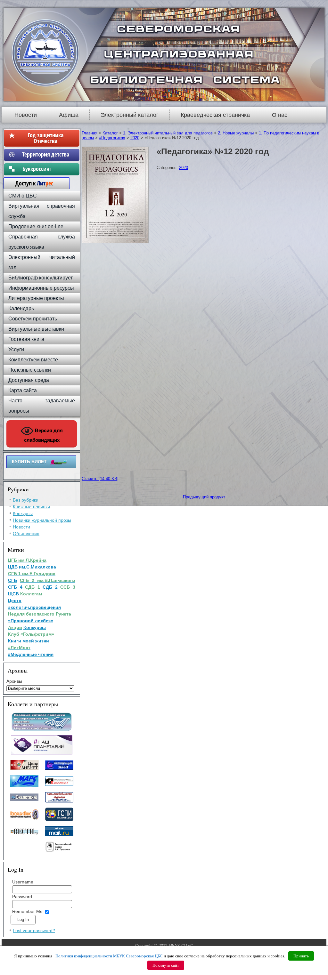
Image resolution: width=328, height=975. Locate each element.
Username (22, 881)
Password (22, 896)
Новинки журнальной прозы (42, 520)
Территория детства (45, 154)
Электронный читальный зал (41, 262)
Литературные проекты (36, 298)
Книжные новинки (31, 506)
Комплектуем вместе (33, 359)
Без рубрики (25, 500)
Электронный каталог (130, 115)
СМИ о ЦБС (22, 195)
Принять (301, 956)
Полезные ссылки (29, 370)
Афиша (68, 115)
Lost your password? (34, 930)
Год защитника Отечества (45, 138)
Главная (89, 133)
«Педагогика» (112, 137)
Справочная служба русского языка (41, 242)
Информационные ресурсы (41, 288)
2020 (134, 137)
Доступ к (31, 183)
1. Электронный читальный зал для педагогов (168, 133)
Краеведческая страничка (215, 115)
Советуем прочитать (32, 318)
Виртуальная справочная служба (41, 211)
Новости (25, 115)
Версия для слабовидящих (43, 435)
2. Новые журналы (236, 133)
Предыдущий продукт (204, 497)
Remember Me (27, 911)
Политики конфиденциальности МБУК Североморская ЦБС (109, 956)
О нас (279, 115)
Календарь (21, 308)
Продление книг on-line (35, 226)
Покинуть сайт (165, 965)
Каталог (110, 133)
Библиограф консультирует (40, 277)
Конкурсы (23, 513)
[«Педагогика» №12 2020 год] (116, 243)
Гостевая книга (26, 339)
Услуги (16, 349)
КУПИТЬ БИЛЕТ (29, 461)
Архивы (14, 681)
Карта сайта (22, 390)
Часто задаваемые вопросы (41, 406)
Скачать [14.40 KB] (100, 478)
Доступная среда (28, 380)
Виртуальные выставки (36, 329)
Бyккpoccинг (45, 169)
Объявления (26, 533)
